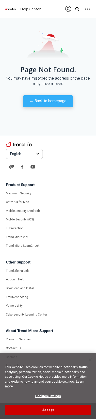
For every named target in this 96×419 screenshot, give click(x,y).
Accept (48, 410)
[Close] (90, 359)
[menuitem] (68, 9)
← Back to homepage (48, 101)
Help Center (30, 8)
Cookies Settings (48, 396)
